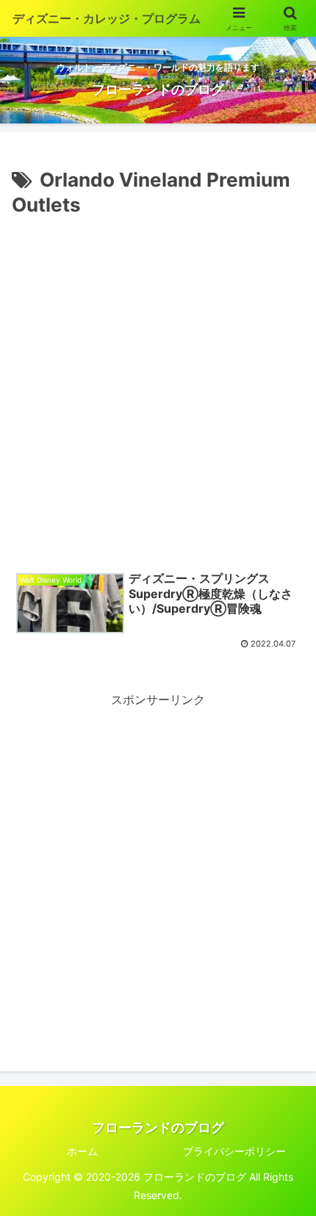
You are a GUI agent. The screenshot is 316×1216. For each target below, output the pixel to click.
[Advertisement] (158, 387)
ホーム (82, 1151)
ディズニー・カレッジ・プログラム (106, 18)
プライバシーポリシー (234, 1151)
